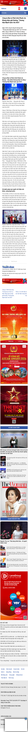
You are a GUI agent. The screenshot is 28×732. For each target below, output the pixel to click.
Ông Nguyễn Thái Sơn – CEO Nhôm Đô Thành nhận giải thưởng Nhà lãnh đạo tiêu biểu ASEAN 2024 (17, 554)
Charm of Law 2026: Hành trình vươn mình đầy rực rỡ (12, 646)
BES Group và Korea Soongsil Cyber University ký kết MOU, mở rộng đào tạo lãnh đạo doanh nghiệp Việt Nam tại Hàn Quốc (13, 451)
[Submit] (25, 12)
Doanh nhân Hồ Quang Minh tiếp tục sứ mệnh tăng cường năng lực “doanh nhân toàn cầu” (16, 548)
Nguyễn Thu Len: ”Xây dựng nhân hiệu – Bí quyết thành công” (13, 542)
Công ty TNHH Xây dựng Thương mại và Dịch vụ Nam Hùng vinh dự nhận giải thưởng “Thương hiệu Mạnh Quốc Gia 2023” (8, 293)
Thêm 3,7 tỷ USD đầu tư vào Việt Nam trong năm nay (21, 293)
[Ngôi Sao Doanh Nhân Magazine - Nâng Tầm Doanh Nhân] (5, 8)
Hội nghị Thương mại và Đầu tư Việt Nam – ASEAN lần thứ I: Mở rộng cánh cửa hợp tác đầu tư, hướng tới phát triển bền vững (14, 655)
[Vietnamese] (19, 9)
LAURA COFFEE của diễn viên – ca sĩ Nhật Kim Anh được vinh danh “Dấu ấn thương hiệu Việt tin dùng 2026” (17, 464)
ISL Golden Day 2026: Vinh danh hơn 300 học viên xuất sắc (17, 458)
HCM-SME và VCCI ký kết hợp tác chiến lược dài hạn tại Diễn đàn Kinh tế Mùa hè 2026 (16, 470)
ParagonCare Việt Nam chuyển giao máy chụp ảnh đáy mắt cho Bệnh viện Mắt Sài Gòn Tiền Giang (16, 476)
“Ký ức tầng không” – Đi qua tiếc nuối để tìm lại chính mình (13, 660)
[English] (19, 7)
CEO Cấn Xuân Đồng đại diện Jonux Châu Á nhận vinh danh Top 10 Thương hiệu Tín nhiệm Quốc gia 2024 (17, 566)
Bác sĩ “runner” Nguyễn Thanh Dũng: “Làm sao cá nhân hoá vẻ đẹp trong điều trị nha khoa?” (17, 560)
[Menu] (25, 8)
